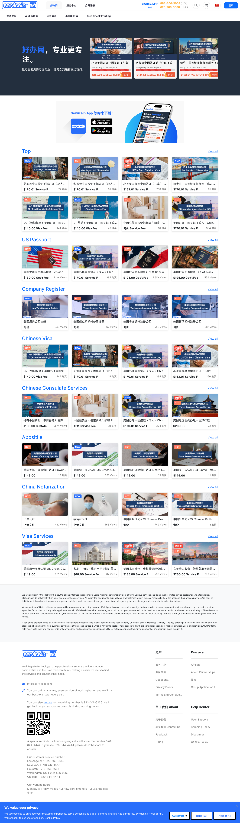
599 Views (160, 574)
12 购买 (212, 524)
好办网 (54, 5)
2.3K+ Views (160, 277)
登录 (231, 5)
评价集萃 (52, 15)
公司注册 (90, 5)
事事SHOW (71, 15)
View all (213, 151)
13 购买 (162, 475)
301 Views (111, 475)
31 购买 (162, 228)
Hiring (159, 742)
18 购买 (62, 475)
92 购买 (112, 189)
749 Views (161, 524)
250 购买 (161, 189)
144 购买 (62, 228)
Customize (178, 815)
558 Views (160, 326)
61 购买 (212, 189)
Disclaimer (197, 734)
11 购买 (212, 475)
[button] (213, 58)
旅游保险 (11, 15)
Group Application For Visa (207, 687)
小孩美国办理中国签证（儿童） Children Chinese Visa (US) (111, 64)
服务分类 (160, 672)
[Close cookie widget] (237, 806)
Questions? (162, 679)
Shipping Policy (200, 727)
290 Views (210, 574)
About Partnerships (203, 672)
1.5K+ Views (60, 425)
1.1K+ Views (60, 277)
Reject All (201, 815)
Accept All (225, 815)
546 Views (61, 326)
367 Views (111, 326)
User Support (199, 719)
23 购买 (212, 425)
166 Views (111, 524)
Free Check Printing (99, 15)
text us (48, 702)
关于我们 (160, 719)
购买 (126, 74)
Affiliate (195, 664)
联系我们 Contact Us (167, 727)
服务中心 (71, 5)
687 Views (210, 326)
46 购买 (112, 228)
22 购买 (62, 189)
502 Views (111, 574)
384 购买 (211, 228)
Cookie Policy (52, 817)
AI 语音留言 (31, 15)
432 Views (61, 524)
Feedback (161, 734)
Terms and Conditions (169, 694)
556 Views (210, 277)
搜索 (193, 679)
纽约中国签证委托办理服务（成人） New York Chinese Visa (199, 64)
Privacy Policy (164, 687)
